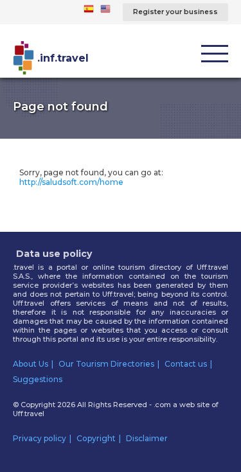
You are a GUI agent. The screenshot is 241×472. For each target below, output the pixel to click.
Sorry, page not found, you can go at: (91, 177)
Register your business (175, 12)
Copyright (96, 438)
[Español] (89, 11)
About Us (30, 364)
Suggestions (37, 379)
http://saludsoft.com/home (71, 182)
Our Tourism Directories (106, 364)
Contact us (186, 364)
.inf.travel (63, 58)
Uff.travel (28, 413)
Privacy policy (39, 438)
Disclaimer (147, 438)
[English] (105, 11)
